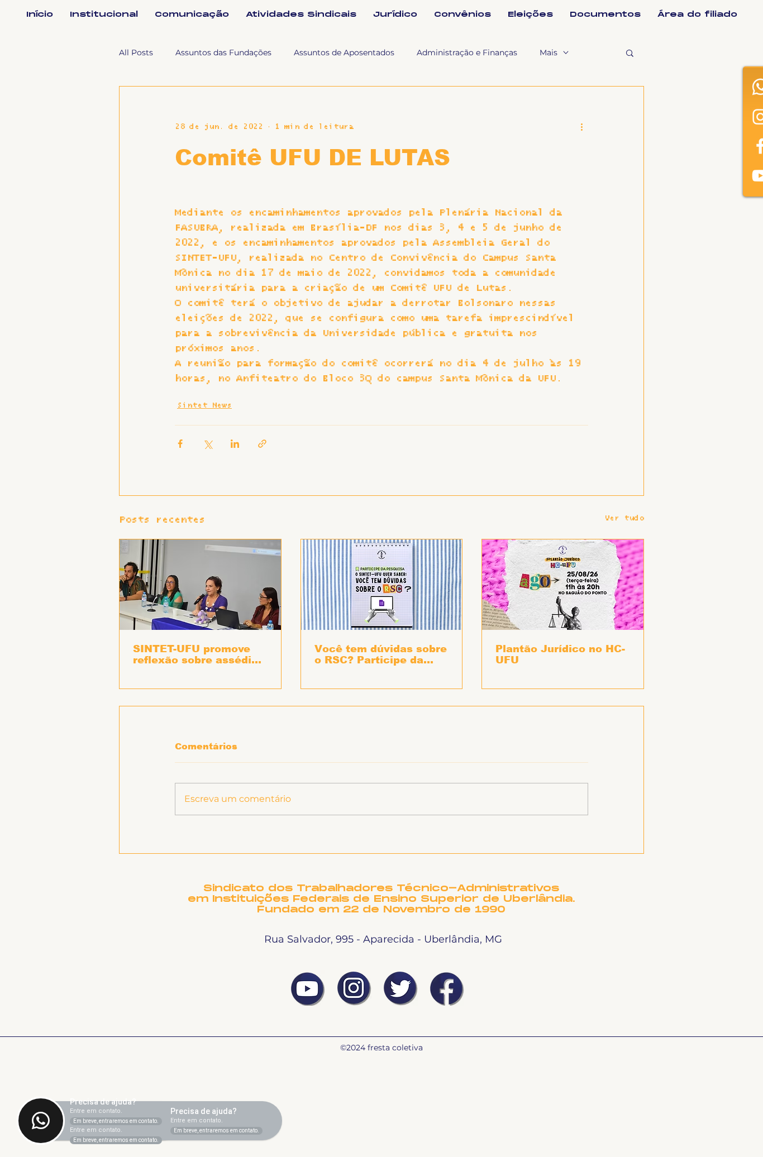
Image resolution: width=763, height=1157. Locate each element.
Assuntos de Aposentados (344, 52)
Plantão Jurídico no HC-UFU (560, 654)
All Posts (136, 52)
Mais (548, 52)
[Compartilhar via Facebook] (180, 443)
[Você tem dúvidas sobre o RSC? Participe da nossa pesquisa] (381, 584)
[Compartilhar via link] (262, 443)
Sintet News (204, 405)
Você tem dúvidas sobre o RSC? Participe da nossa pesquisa (380, 654)
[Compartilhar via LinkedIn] (235, 443)
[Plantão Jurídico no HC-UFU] (562, 584)
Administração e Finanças (467, 52)
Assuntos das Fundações (223, 52)
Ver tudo (624, 518)
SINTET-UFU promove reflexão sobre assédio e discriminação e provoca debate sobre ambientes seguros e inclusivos (195, 654)
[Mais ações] (581, 126)
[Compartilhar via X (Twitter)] (207, 443)
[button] (629, 52)
